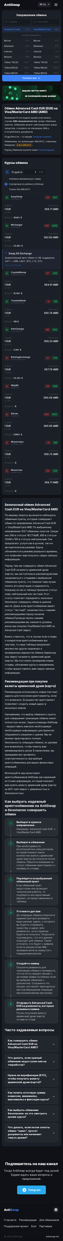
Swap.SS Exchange (20, 253)
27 (47, 273)
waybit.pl (14, 388)
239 (55, 471)
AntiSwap (12, 5)
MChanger (16, 224)
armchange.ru (17, 331)
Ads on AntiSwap (13, 265)
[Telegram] (56, 1210)
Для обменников (49, 1220)
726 (55, 358)
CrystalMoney (18, 272)
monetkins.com (17, 444)
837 (55, 197)
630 (55, 273)
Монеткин (16, 470)
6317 (54, 414)
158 (55, 301)
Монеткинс (17, 441)
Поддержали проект (16, 1226)
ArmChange (17, 328)
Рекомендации (46, 149)
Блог (34, 1226)
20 (47, 197)
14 (48, 442)
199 (55, 442)
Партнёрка (45, 1226)
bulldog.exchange (18, 359)
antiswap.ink (52, 1236)
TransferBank (18, 300)
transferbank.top (17, 303)
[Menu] (56, 5)
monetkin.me (16, 472)
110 (47, 329)
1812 (55, 329)
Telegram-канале (42, 136)
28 (47, 471)
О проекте (10, 1220)
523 (47, 414)
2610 (54, 225)
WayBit (14, 385)
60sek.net (15, 416)
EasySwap (16, 196)
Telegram (34, 1190)
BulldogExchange (20, 357)
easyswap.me (16, 199)
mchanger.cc (16, 227)
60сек (14, 413)
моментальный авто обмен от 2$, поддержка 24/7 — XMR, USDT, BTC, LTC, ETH (29, 259)
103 (47, 225)
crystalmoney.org (18, 275)
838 (55, 386)
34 (47, 386)
